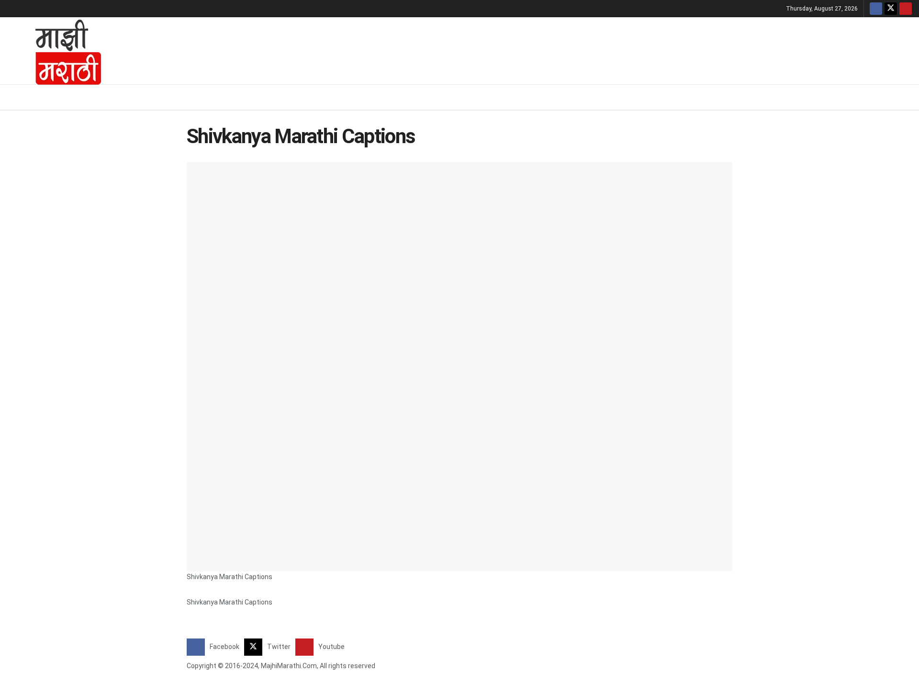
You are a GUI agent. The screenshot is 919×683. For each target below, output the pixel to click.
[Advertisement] (514, 49)
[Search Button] (908, 97)
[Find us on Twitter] (891, 8)
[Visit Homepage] (55, 51)
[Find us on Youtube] (905, 8)
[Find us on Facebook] (876, 8)
